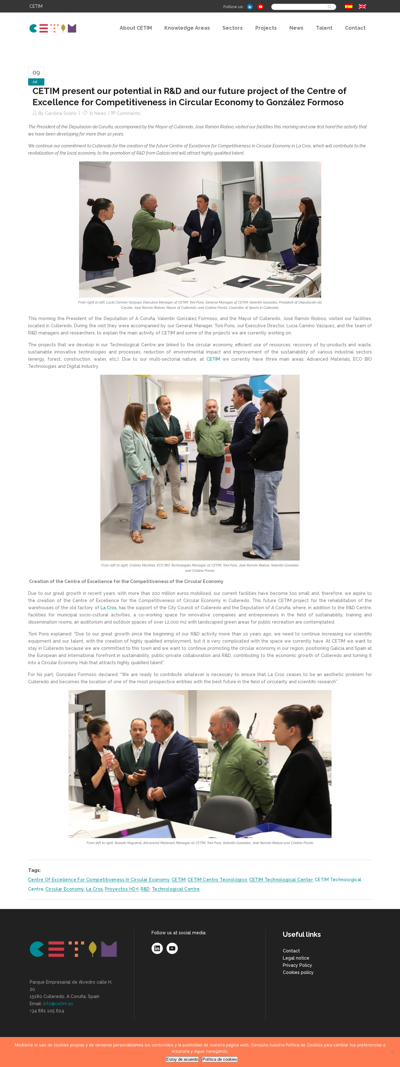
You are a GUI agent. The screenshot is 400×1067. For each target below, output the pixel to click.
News (100, 113)
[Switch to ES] (349, 6)
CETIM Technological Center (281, 879)
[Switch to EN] (362, 6)
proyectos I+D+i (122, 889)
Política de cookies (219, 1059)
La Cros (109, 607)
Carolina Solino (61, 113)
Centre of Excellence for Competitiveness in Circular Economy (99, 879)
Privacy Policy (297, 965)
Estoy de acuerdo (182, 1059)
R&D (145, 889)
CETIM (213, 359)
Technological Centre (176, 889)
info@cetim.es (58, 1003)
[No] (392, 1052)
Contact (291, 950)
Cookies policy (298, 972)
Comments (128, 113)
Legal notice (296, 958)
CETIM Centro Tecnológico (218, 879)
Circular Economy (64, 889)
